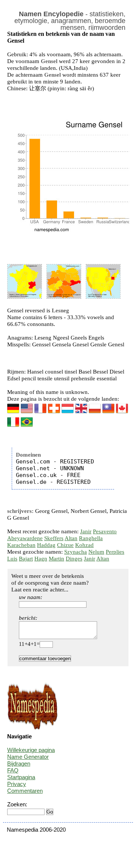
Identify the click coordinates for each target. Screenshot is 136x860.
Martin (56, 559)
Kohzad (84, 545)
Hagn (40, 559)
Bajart (26, 559)
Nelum (96, 552)
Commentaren (25, 790)
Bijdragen (18, 763)
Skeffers (53, 538)
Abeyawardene (25, 538)
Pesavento (105, 531)
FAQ (13, 770)
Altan (71, 538)
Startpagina (21, 777)
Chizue (65, 545)
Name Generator (28, 756)
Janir (85, 531)
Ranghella (91, 538)
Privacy (16, 784)
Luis (12, 559)
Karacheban (21, 545)
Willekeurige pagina (31, 750)
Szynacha (75, 552)
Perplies (115, 552)
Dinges (74, 559)
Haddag (46, 545)
